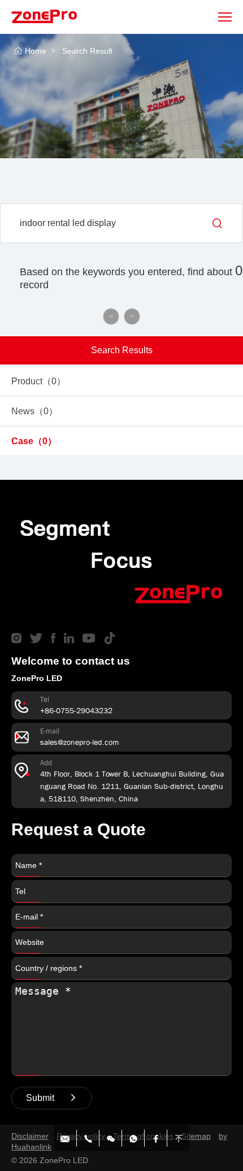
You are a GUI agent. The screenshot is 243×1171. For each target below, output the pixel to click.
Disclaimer (30, 1135)
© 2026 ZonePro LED (49, 1160)
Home (35, 50)
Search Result (87, 50)
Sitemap (196, 1135)
